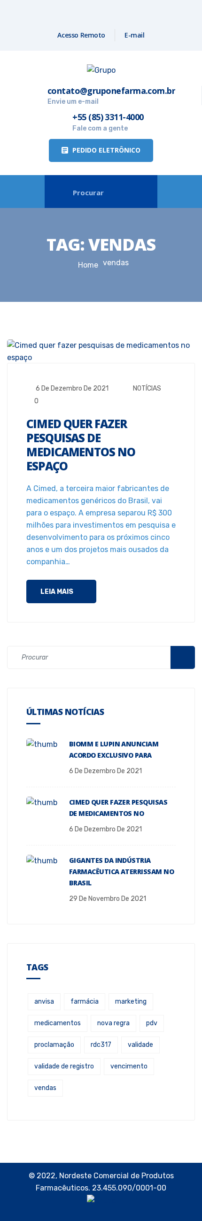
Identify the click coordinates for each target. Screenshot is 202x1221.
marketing (131, 1002)
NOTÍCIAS (147, 388)
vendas (45, 1088)
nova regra (113, 1023)
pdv (151, 1023)
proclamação (54, 1045)
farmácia (84, 1002)
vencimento (129, 1066)
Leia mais (57, 592)
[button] (101, 150)
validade (140, 1045)
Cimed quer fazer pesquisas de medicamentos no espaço (80, 445)
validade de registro (64, 1066)
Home (88, 265)
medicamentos (57, 1023)
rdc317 (101, 1045)
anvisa (44, 1002)
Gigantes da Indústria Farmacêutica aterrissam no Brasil (121, 871)
